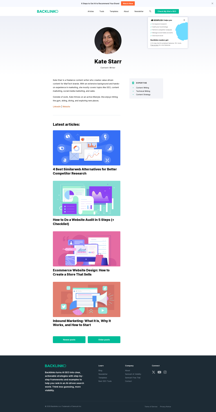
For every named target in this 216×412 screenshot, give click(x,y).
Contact (128, 381)
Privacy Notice (165, 407)
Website (66, 106)
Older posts (104, 339)
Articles (91, 11)
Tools (101, 11)
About (126, 11)
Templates (114, 11)
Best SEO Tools (105, 381)
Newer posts (69, 339)
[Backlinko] (47, 11)
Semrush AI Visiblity (133, 374)
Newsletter (138, 11)
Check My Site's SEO (167, 11)
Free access (155, 45)
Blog (100, 370)
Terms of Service (151, 407)
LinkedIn (57, 106)
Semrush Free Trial (132, 378)
